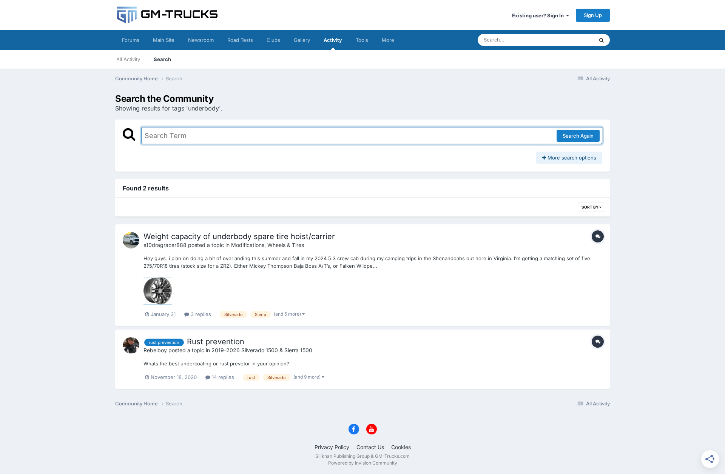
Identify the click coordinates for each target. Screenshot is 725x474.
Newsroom (201, 40)
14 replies (222, 377)
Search (162, 59)
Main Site (163, 40)
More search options (571, 158)
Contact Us (370, 447)
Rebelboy (155, 350)
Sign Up (593, 15)
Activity (333, 40)
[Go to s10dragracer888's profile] (131, 240)
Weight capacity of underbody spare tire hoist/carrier (239, 236)
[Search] (601, 40)
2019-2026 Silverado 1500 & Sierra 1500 (261, 350)
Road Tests (240, 40)
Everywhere (570, 40)
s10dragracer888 (165, 245)
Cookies (401, 447)
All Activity (128, 59)
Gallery (302, 40)
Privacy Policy (332, 447)
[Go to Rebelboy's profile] (131, 345)
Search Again (578, 136)
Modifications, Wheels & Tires (267, 245)
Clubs (273, 40)
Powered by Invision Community (362, 463)
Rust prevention (215, 341)
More (388, 40)
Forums (130, 40)
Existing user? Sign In (539, 15)
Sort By (590, 207)
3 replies (200, 314)
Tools (362, 40)
